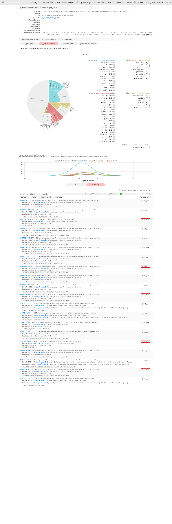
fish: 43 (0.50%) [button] (109, 107)
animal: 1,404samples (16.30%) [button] (104, 93)
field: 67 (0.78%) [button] (142, 65)
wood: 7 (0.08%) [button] (142, 100)
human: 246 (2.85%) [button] (107, 98)
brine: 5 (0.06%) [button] (109, 88)
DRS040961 (26, 322)
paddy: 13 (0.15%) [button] (142, 72)
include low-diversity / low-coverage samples (136, 190)
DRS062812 (26, 228)
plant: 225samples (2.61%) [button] (141, 93)
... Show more (147, 35)
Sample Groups (162, 2)
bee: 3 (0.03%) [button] (109, 123)
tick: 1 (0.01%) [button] (109, 139)
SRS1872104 (26, 303)
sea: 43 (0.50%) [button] (109, 74)
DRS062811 (26, 247)
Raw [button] (75, 185)
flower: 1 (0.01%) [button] (142, 105)
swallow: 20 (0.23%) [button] (107, 112)
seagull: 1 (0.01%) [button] (108, 137)
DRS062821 (26, 210)
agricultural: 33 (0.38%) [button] (140, 69)
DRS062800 (26, 285)
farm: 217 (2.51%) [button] (142, 63)
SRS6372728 (26, 341)
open (37, 202)
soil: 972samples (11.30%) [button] (141, 60)
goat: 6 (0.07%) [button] (109, 119)
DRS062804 (26, 294)
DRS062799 (26, 266)
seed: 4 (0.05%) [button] (143, 102)
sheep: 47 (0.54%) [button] (108, 105)
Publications (127, 2)
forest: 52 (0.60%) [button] (142, 67)
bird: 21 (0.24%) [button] (109, 109)
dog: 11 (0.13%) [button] (109, 116)
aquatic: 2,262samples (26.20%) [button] (104, 60)
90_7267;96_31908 (48, 18)
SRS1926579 (26, 360)
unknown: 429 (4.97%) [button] (106, 141)
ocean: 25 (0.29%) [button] (108, 78)
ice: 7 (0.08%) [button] (109, 85)
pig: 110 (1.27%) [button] (108, 100)
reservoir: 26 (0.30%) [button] (107, 76)
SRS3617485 (26, 219)
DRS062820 (26, 200)
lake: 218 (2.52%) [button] (108, 67)
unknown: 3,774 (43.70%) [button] (140, 147)
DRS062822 (26, 257)
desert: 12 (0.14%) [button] (142, 74)
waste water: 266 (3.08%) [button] (105, 65)
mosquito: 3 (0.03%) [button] (107, 121)
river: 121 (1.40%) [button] (108, 72)
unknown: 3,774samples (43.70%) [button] (138, 145)
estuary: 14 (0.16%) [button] (107, 83)
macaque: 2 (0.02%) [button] (107, 132)
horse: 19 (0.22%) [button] (108, 114)
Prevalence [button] (93, 43)
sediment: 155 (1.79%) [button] (106, 69)
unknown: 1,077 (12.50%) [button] (105, 90)
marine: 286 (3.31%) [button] (107, 63)
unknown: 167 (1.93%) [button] (141, 107)
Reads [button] (71, 43)
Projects (96, 2)
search (43, 202)
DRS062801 (26, 332)
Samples (70, 2)
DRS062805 (26, 369)
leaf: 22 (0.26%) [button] (143, 98)
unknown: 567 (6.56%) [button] (141, 78)
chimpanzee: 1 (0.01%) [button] (106, 134)
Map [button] (31, 43)
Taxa (47, 2)
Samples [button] (52, 43)
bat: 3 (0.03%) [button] (109, 125)
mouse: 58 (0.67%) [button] (107, 102)
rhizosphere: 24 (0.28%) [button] (140, 96)
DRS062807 (26, 275)
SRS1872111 (26, 378)
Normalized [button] (95, 185)
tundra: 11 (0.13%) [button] (142, 76)
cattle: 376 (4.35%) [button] (107, 96)
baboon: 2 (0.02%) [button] (108, 128)
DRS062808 (26, 350)
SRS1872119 (26, 313)
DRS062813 (26, 238)
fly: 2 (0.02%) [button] (109, 130)
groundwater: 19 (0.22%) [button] (106, 81)
